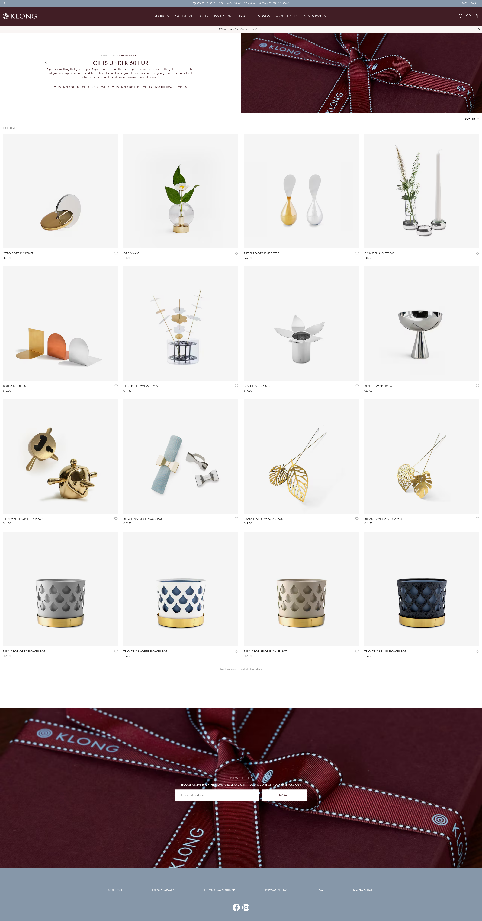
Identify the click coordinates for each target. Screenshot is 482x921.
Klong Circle (363, 889)
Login (474, 3)
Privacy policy (276, 889)
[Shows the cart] (475, 16)
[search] (461, 16)
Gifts (113, 55)
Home (104, 55)
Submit (284, 795)
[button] (472, 118)
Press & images (163, 889)
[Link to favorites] (468, 16)
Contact (115, 889)
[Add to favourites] (116, 253)
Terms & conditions (219, 889)
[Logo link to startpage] (20, 16)
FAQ (464, 3)
